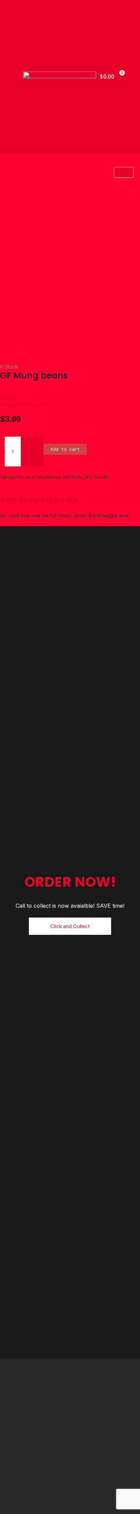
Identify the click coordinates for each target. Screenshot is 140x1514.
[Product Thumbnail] (123, 172)
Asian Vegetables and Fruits (54, 477)
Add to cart (65, 449)
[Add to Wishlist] (3, 451)
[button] (11, 76)
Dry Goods (96, 477)
